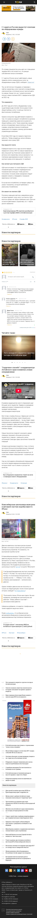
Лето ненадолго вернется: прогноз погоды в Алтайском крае (19, 354)
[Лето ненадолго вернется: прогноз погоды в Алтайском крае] (18, 348)
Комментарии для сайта (27, 327)
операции (24, 483)
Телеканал (8, 377)
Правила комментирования (12, 912)
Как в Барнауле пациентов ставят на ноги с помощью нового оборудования (18, 475)
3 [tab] (17, 362)
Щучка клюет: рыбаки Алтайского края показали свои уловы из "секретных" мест (19, 797)
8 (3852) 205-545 (8, 899)
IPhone (4, 633)
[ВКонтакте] (8, 38)
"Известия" (30, 82)
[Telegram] (4, 38)
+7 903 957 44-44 (8, 894)
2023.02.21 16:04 (18, 310)
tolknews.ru (9, 882)
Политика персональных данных (14, 909)
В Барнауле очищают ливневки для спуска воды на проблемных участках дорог (19, 762)
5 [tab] (22, 362)
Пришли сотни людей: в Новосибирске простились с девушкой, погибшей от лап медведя (19, 823)
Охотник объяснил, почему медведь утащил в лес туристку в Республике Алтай (20, 757)
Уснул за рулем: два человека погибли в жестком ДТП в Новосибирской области (18, 841)
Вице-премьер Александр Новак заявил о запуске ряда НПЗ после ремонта (18, 696)
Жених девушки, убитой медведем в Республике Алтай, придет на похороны (18, 852)
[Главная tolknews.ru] (18, 2)
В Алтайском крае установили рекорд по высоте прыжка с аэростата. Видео (18, 774)
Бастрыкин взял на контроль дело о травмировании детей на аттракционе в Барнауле (18, 858)
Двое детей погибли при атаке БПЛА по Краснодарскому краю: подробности (18, 791)
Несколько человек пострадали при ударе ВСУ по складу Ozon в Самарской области (20, 846)
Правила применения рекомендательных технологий (19, 914)
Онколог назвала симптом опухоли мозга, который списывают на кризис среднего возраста (19, 689)
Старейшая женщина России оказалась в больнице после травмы (18, 768)
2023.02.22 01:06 (12, 287)
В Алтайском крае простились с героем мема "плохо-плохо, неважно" (20, 746)
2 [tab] (14, 362)
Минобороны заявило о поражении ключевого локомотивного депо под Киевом (20, 830)
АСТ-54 (18, 567)
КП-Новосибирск (20, 591)
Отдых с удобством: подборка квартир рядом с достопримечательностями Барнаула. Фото (20, 817)
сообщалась (10, 613)
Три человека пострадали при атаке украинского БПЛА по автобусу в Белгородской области (20, 803)
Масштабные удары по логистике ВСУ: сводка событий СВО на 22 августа (20, 751)
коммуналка (6, 219)
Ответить (9, 294)
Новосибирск (21, 633)
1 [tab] (12, 362)
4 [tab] (20, 362)
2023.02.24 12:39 (22, 298)
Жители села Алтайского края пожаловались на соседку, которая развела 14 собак (20, 809)
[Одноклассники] (12, 38)
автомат (11, 633)
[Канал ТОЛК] (30, 224)
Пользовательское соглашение (13, 911)
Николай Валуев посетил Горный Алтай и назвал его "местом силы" (19, 835)
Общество (8, 34)
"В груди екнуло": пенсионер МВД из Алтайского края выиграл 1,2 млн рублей (17, 625)
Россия (14, 219)
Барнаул (4, 483)
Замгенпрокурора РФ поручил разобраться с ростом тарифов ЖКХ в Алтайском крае (18, 212)
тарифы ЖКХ (24, 219)
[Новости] (20, 224)
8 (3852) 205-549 (8, 901)
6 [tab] (25, 362)
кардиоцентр (14, 483)
